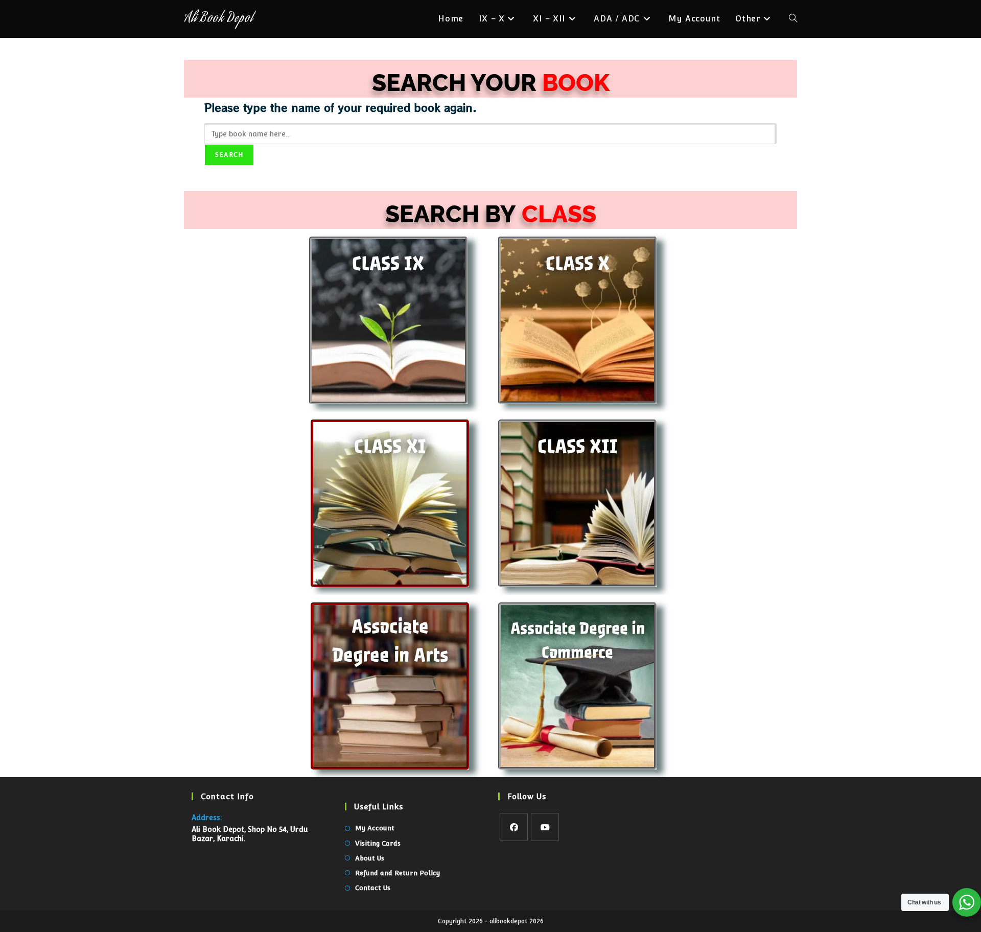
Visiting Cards (378, 843)
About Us (369, 858)
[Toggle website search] (793, 19)
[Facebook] (514, 827)
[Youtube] (545, 827)
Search (229, 154)
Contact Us (372, 888)
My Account (374, 828)
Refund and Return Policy (397, 873)
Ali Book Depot (218, 19)
